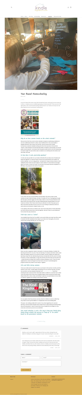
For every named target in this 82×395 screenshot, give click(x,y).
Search (11, 379)
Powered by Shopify (23, 394)
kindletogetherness (16, 394)
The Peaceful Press (47, 271)
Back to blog (41, 321)
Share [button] (23, 99)
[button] (11, 7)
